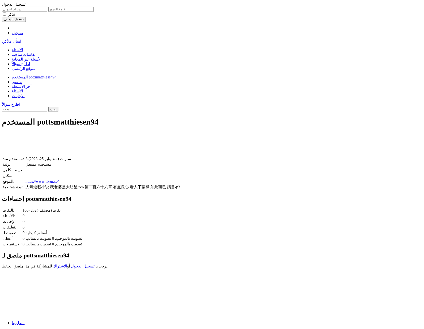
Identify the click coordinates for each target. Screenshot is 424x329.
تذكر (11, 14)
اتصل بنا (18, 323)
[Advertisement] (149, 143)
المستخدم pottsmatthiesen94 (34, 77)
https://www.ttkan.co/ (42, 181)
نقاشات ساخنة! (24, 54)
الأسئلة (17, 50)
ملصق (17, 82)
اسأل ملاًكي (11, 41)
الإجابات (18, 96)
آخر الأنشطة (21, 86)
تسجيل (17, 33)
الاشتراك (60, 266)
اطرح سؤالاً (21, 64)
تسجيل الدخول (82, 266)
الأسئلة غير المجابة (26, 59)
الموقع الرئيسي (24, 68)
